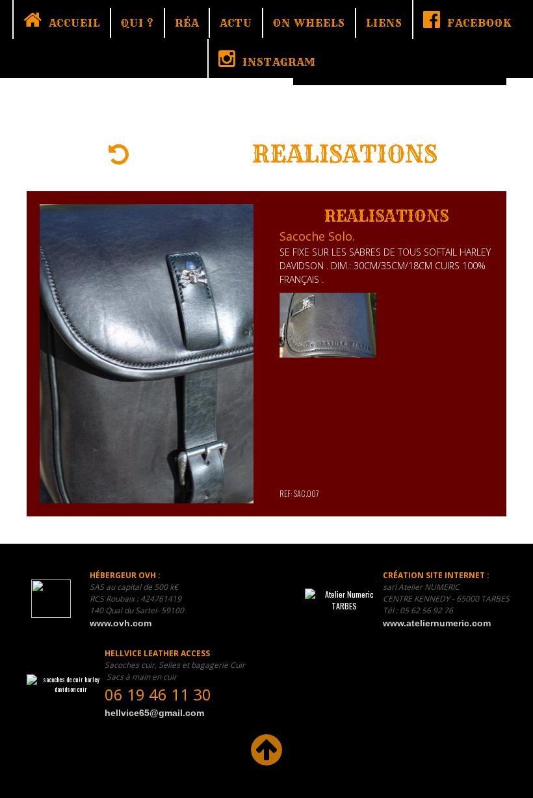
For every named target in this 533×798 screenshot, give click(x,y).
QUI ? (137, 22)
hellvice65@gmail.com (154, 713)
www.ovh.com (120, 623)
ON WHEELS (309, 22)
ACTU (236, 22)
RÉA (187, 22)
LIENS (384, 22)
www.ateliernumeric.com (437, 623)
